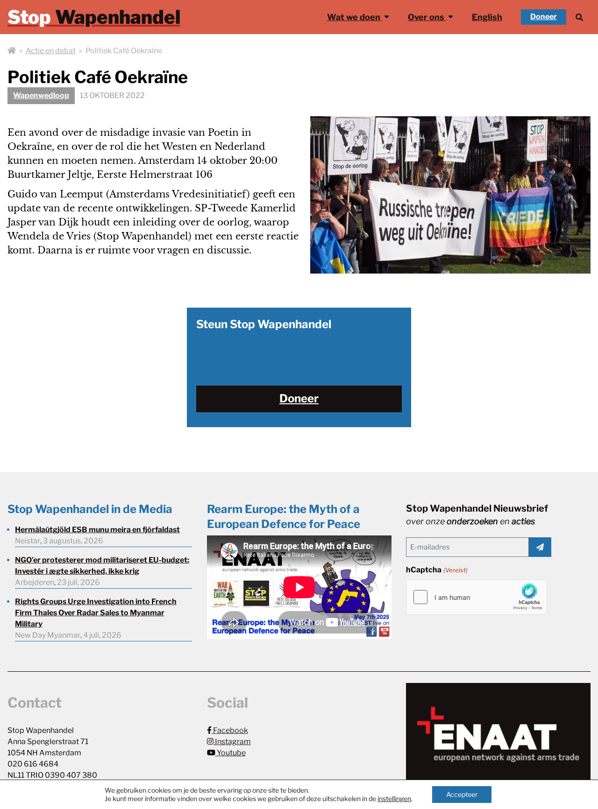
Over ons (427, 17)
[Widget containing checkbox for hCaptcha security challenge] (476, 597)
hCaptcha (436, 569)
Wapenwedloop (41, 95)
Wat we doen (354, 17)
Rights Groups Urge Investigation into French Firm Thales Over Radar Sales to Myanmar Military (96, 612)
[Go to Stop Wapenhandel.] (11, 51)
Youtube (230, 752)
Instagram (232, 741)
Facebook (230, 730)
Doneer (543, 16)
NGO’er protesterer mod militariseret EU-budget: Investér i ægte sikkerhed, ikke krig (102, 566)
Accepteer (461, 794)
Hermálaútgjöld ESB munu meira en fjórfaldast (97, 529)
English (487, 17)
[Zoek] (579, 17)
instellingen (394, 798)
